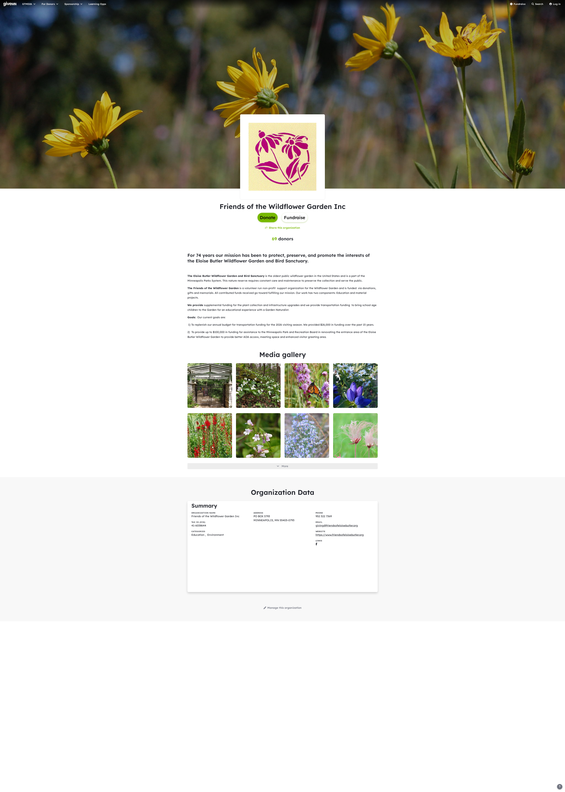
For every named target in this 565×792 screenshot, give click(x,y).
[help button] (559, 786)
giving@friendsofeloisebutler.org (337, 525)
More (285, 466)
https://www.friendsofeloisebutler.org (340, 534)
